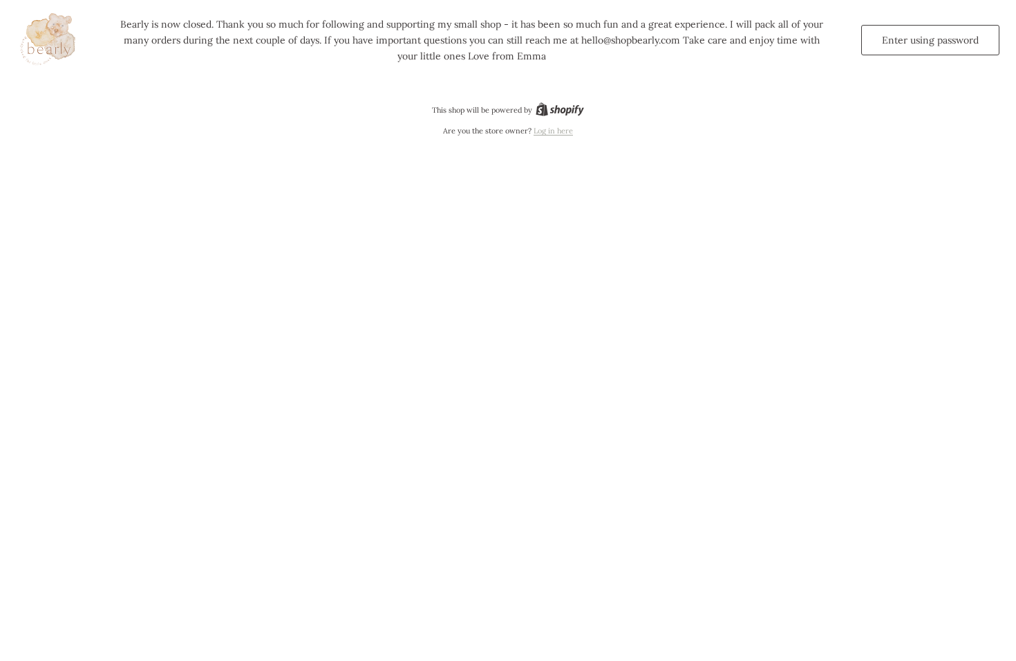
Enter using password (930, 40)
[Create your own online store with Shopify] (560, 110)
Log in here (553, 131)
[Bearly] (50, 40)
